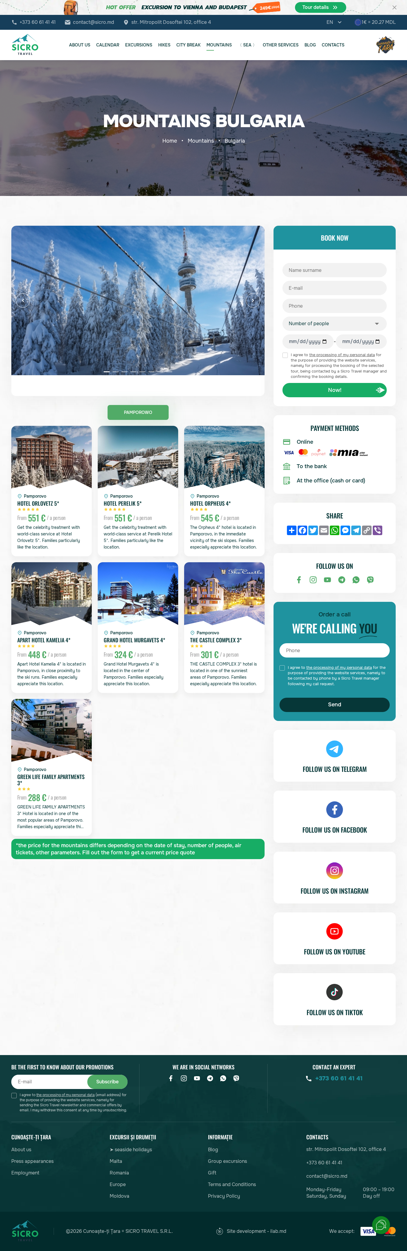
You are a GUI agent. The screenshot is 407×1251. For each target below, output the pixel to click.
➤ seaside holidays (131, 1149)
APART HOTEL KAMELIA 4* (43, 640)
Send (334, 704)
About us (79, 45)
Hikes (164, 45)
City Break (188, 45)
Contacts (333, 45)
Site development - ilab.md (256, 1231)
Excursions (138, 45)
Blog (310, 45)
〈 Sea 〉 (247, 45)
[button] (23, 300)
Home (169, 141)
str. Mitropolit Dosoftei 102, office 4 (171, 22)
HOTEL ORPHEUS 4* (210, 503)
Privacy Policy (224, 1196)
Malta (116, 1161)
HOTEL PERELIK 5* (123, 503)
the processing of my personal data (342, 354)
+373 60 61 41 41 (38, 22)
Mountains (219, 45)
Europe (118, 1184)
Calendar (107, 45)
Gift (212, 1173)
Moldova (119, 1196)
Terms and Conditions (232, 1184)
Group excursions (227, 1161)
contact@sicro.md (93, 22)
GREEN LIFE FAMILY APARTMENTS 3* (51, 780)
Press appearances (32, 1161)
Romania (119, 1173)
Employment (25, 1173)
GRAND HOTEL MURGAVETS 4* (134, 640)
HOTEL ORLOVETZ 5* (38, 503)
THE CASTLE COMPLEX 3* (216, 640)
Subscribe (107, 1082)
